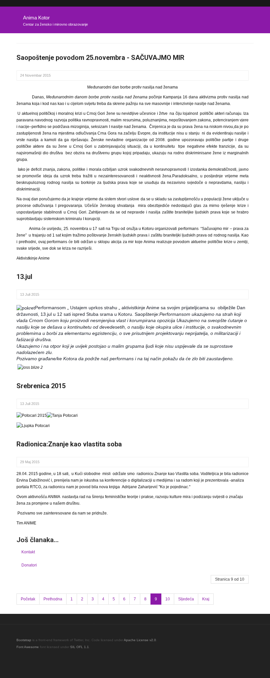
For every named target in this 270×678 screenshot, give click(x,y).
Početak (28, 599)
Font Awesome (27, 647)
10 (167, 599)
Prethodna (52, 599)
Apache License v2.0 (140, 640)
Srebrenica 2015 (41, 386)
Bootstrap (23, 640)
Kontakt (28, 552)
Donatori (29, 565)
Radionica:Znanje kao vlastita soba (69, 444)
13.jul (24, 277)
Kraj (205, 599)
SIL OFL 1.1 (79, 647)
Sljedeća (186, 599)
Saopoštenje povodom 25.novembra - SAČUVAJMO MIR (100, 58)
